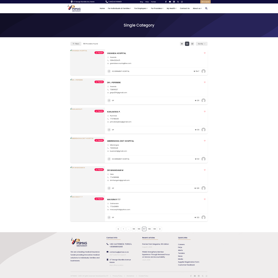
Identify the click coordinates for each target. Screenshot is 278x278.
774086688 (114, 177)
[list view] (187, 44)
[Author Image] (203, 71)
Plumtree (113, 116)
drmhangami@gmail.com (120, 180)
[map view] (192, 44)
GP (113, 100)
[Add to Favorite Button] (205, 53)
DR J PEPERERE (114, 82)
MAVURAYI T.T (113, 199)
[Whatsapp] (182, 1)
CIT (107, 276)
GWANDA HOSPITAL (116, 53)
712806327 (114, 90)
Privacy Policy (117, 276)
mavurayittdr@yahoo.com (120, 210)
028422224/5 (115, 60)
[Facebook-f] (166, 1)
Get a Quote (205, 2)
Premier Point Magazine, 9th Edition (155, 244)
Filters (77, 44)
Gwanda (113, 57)
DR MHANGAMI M (115, 170)
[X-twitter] (178, 1)
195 (134, 229)
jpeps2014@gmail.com (118, 93)
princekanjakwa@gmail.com (120, 122)
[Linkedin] (174, 1)
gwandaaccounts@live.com (120, 63)
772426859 (114, 206)
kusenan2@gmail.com (118, 151)
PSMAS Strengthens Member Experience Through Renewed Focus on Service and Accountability (156, 254)
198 (149, 229)
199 (154, 229)
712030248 (114, 148)
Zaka (112, 174)
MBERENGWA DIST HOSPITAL (120, 141)
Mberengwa (114, 145)
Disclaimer (130, 276)
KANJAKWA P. (113, 111)
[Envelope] (170, 1)
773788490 (114, 119)
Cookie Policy (143, 276)
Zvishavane (114, 203)
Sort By (200, 44)
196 (139, 229)
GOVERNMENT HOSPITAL (120, 71)
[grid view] (182, 44)
